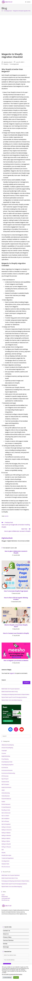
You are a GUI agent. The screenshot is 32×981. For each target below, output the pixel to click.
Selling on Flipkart (6, 832)
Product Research (6, 807)
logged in (12, 673)
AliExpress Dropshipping (8, 745)
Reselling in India (6, 810)
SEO (3, 849)
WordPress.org (5, 900)
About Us (6, 934)
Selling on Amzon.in (6, 830)
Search (4, 680)
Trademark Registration (8, 858)
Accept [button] (16, 977)
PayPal (3, 801)
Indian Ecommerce (6, 787)
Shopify (6, 64)
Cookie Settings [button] (7, 977)
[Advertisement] (16, 32)
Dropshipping (5, 759)
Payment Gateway (6, 798)
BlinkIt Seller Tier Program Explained (10, 689)
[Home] (2, 11)
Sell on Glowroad (6, 813)
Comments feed (6, 898)
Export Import (5, 779)
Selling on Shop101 (6, 844)
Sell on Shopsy (5, 821)
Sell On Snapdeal (6, 824)
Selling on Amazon (6, 827)
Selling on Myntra (6, 838)
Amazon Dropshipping (7, 747)
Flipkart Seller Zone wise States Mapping (12, 700)
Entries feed (5, 896)
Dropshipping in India (7, 762)
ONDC (3, 790)
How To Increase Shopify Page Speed (16, 591)
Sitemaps (6, 947)
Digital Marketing (6, 756)
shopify (6, 516)
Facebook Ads (5, 781)
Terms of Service (8, 940)
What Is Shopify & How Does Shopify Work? (16, 626)
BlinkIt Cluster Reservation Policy (10, 691)
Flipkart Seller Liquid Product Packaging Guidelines (14, 697)
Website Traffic (5, 864)
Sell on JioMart (5, 815)
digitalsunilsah (8, 62)
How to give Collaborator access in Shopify (16, 552)
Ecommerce (5, 767)
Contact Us (6, 931)
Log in (3, 894)
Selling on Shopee (6, 847)
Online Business (6, 796)
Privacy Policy (7, 937)
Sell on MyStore (5, 818)
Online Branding (6, 793)
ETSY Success (5, 776)
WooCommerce (6, 866)
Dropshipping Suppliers (7, 764)
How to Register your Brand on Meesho (16, 660)
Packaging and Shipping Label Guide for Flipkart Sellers (15, 694)
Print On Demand (6, 804)
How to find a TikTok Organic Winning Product (16, 598)
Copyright (4, 750)
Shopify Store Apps (6, 855)
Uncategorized (14, 64)
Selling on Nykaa (6, 841)
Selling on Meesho (6, 835)
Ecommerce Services (7, 770)
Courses (4, 753)
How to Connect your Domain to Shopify (16, 633)
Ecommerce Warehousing (8, 773)
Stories (5, 944)
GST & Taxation (5, 784)
